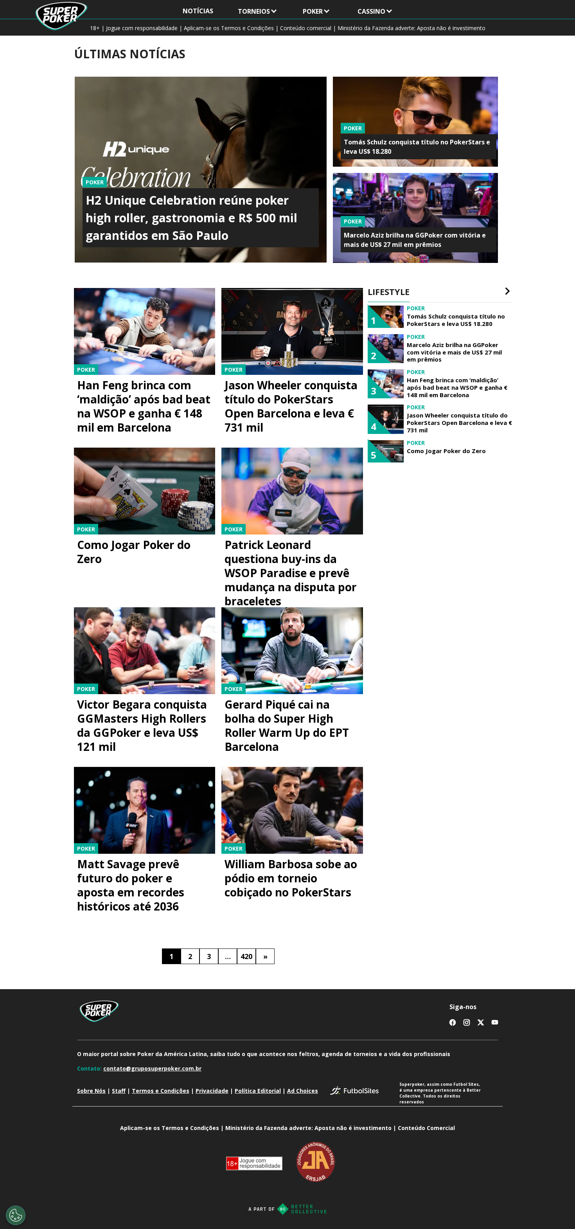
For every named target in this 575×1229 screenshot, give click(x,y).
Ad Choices (302, 1090)
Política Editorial (258, 1090)
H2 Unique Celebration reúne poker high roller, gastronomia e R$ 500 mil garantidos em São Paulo (191, 217)
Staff (119, 1090)
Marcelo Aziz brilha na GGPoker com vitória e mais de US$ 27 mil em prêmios (454, 352)
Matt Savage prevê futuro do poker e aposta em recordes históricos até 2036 (130, 885)
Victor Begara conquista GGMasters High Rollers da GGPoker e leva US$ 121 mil (142, 725)
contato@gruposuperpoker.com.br (152, 1068)
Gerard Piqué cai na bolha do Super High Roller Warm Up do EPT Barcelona (287, 725)
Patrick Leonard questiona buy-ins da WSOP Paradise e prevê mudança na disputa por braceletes (291, 572)
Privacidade (212, 1090)
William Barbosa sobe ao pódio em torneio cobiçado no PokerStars (291, 878)
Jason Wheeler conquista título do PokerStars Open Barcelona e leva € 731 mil (291, 406)
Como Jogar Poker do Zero (133, 551)
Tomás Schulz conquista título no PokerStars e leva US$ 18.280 (456, 320)
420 (246, 956)
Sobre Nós (91, 1090)
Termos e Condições (160, 1090)
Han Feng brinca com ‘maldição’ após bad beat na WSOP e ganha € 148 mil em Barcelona (143, 406)
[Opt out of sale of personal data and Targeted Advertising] (15, 1215)
